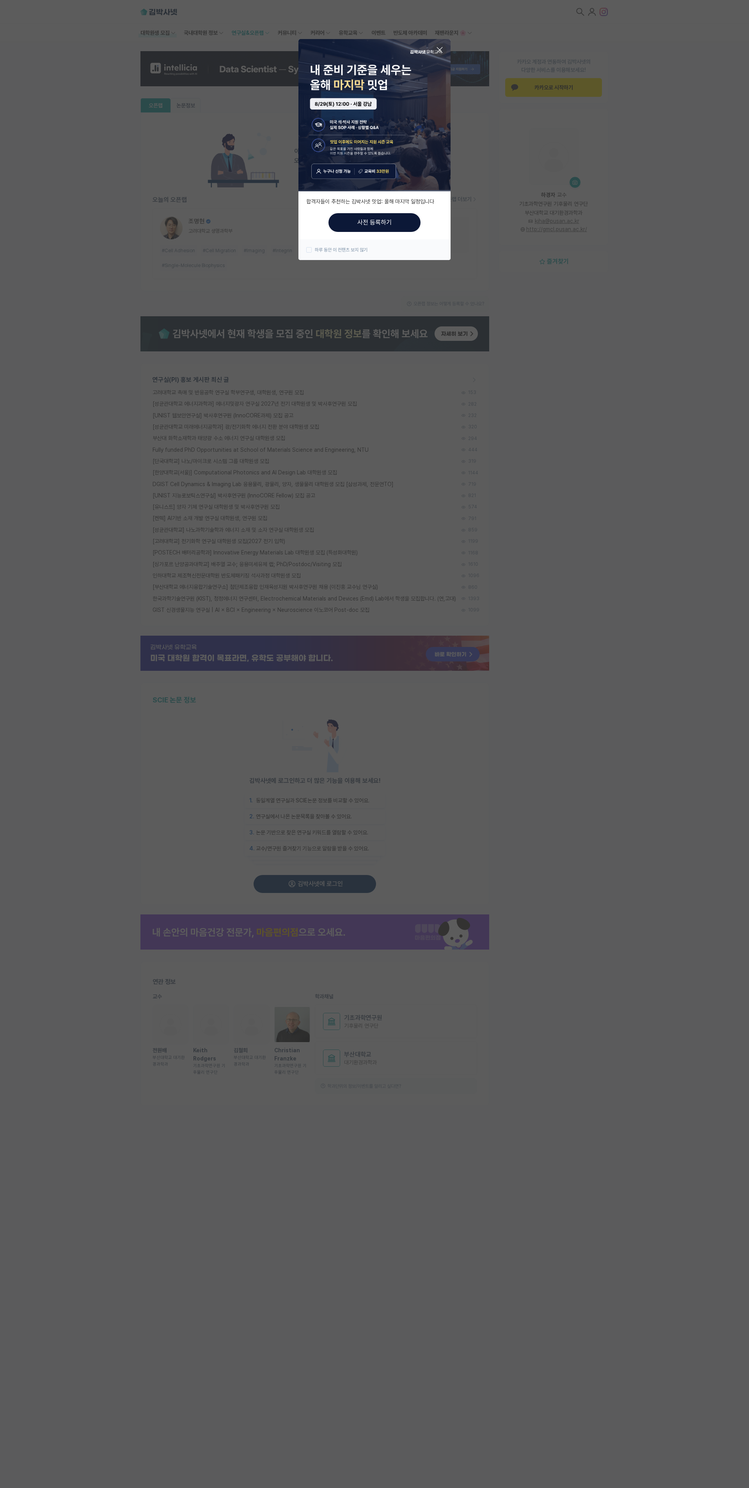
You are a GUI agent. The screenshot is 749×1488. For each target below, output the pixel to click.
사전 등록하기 (374, 222)
